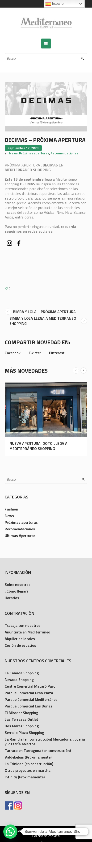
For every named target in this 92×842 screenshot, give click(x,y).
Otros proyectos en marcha (27, 770)
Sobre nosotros (17, 584)
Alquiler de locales (20, 638)
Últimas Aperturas (20, 535)
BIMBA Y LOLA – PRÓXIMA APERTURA (44, 311)
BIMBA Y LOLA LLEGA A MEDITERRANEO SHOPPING (42, 320)
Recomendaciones (64, 153)
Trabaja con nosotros (23, 625)
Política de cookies (46, 836)
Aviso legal (62, 831)
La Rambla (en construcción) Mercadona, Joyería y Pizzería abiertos (45, 741)
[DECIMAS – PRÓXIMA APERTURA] (46, 106)
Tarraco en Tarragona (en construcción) (38, 750)
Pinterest (57, 353)
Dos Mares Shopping (22, 726)
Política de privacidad (31, 831)
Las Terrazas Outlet (21, 719)
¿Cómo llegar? (16, 591)
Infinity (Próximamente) (25, 777)
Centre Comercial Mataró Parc (30, 686)
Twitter (35, 353)
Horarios (12, 598)
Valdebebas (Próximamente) (28, 757)
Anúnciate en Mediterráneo (27, 632)
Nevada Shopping (19, 679)
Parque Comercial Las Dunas (28, 706)
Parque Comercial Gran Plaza (29, 693)
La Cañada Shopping (22, 673)
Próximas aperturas (34, 153)
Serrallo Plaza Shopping (24, 732)
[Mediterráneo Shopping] (46, 23)
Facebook (13, 353)
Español (57, 3)
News (13, 153)
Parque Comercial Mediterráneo (31, 699)
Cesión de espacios (20, 645)
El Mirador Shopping (21, 712)
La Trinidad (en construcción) (29, 764)
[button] (10, 832)
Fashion (11, 509)
